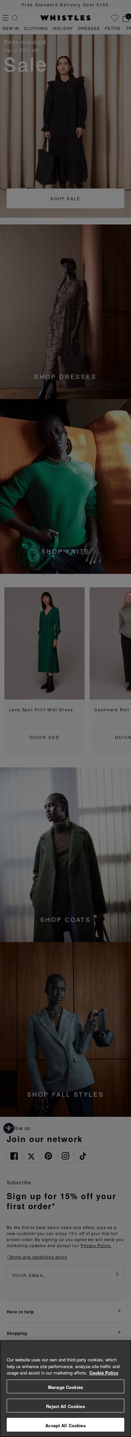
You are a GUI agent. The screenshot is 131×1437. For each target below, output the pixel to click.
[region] (65, 1388)
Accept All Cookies (65, 1425)
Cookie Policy (103, 1372)
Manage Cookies (65, 1387)
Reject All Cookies (65, 1406)
